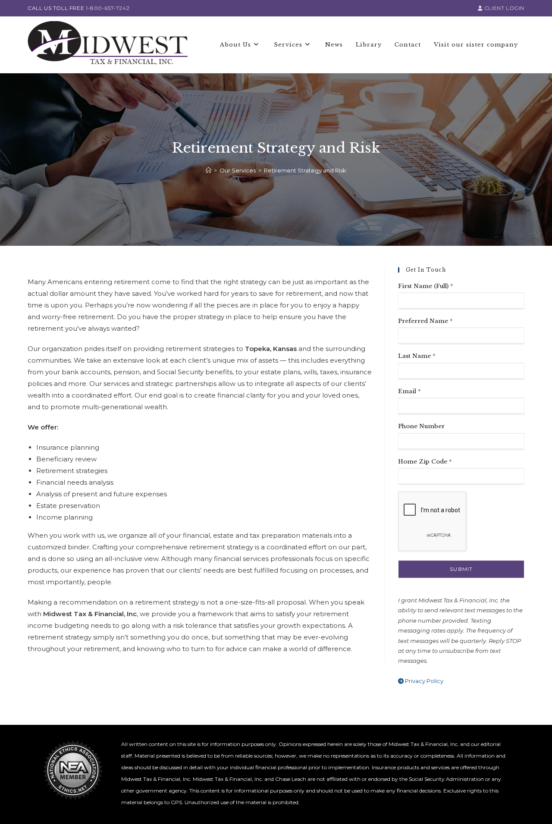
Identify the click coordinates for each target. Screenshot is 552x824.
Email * (409, 391)
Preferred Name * (425, 321)
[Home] (208, 170)
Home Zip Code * (425, 461)
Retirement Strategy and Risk (305, 170)
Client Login (503, 8)
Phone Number (421, 426)
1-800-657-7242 (107, 8)
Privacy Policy (423, 680)
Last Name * (417, 356)
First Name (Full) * (425, 286)
